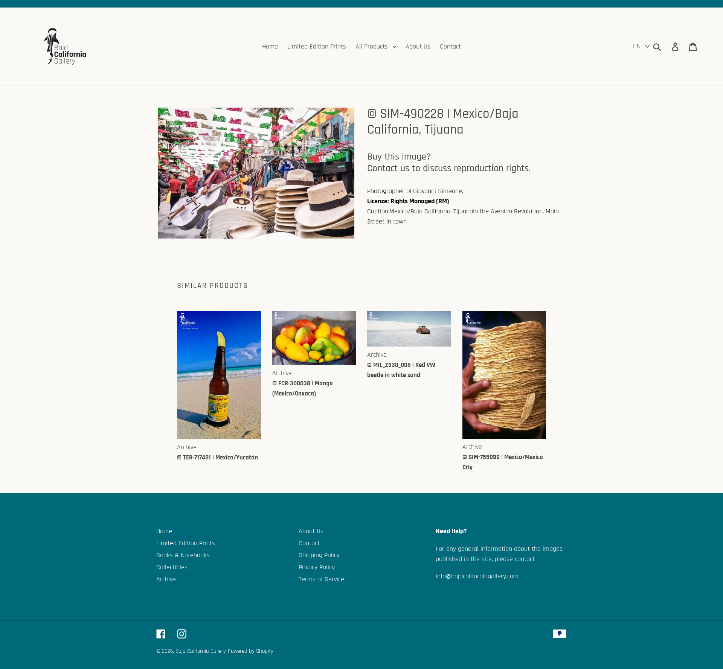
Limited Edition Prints (185, 543)
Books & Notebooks (183, 555)
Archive (166, 579)
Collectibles (172, 567)
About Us (311, 531)
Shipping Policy (319, 555)
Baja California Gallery (200, 651)
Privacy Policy (317, 567)
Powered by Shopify (250, 651)
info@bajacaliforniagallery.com (477, 576)
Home (164, 531)
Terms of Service (321, 579)
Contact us (388, 168)
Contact (309, 543)
